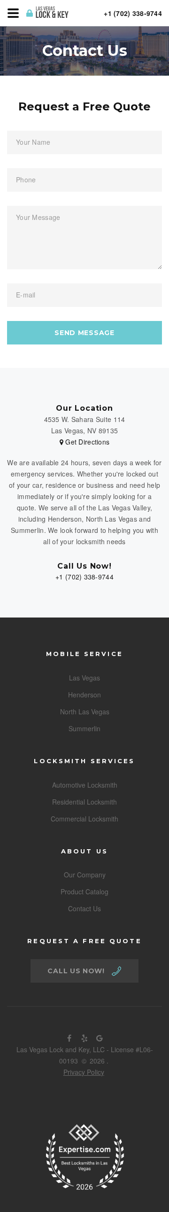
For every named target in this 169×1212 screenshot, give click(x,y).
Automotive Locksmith (84, 785)
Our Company (85, 874)
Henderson (84, 694)
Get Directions (86, 441)
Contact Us (84, 908)
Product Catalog (84, 891)
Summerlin (84, 728)
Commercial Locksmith (84, 818)
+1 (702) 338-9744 (84, 576)
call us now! (75, 971)
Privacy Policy (83, 1072)
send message (84, 332)
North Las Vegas (84, 711)
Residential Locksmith (84, 801)
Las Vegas (84, 677)
